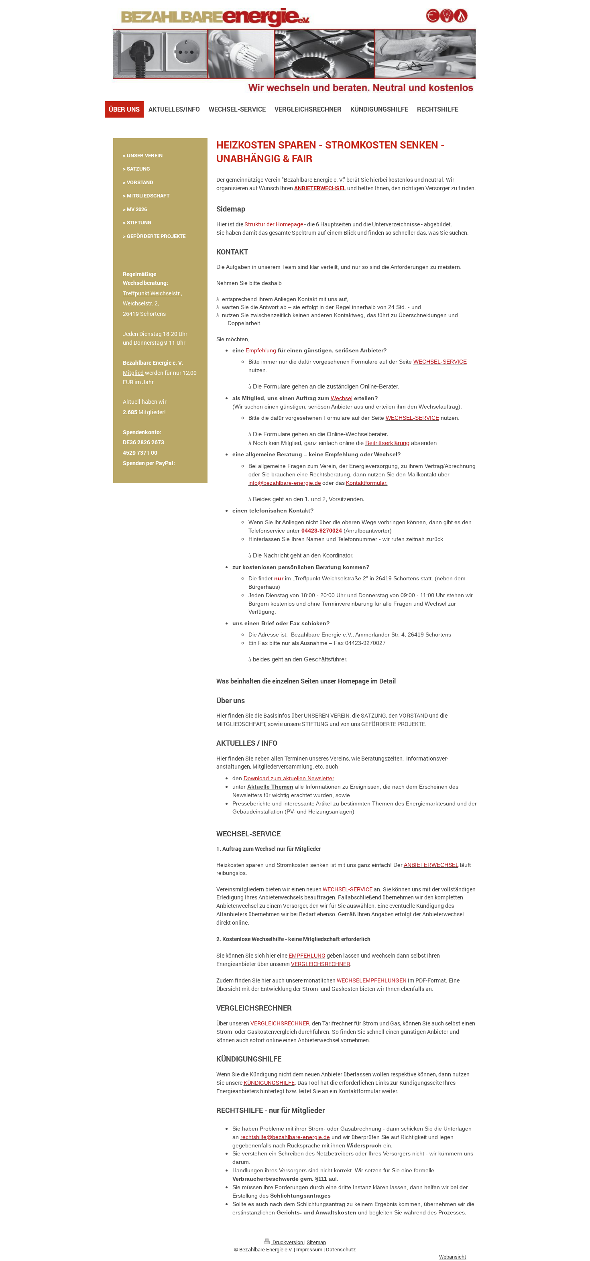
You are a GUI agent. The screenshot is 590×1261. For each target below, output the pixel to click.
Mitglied (133, 372)
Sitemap (316, 1242)
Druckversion (287, 1242)
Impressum (309, 1249)
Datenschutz (341, 1249)
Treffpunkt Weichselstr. (152, 293)
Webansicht (452, 1256)
